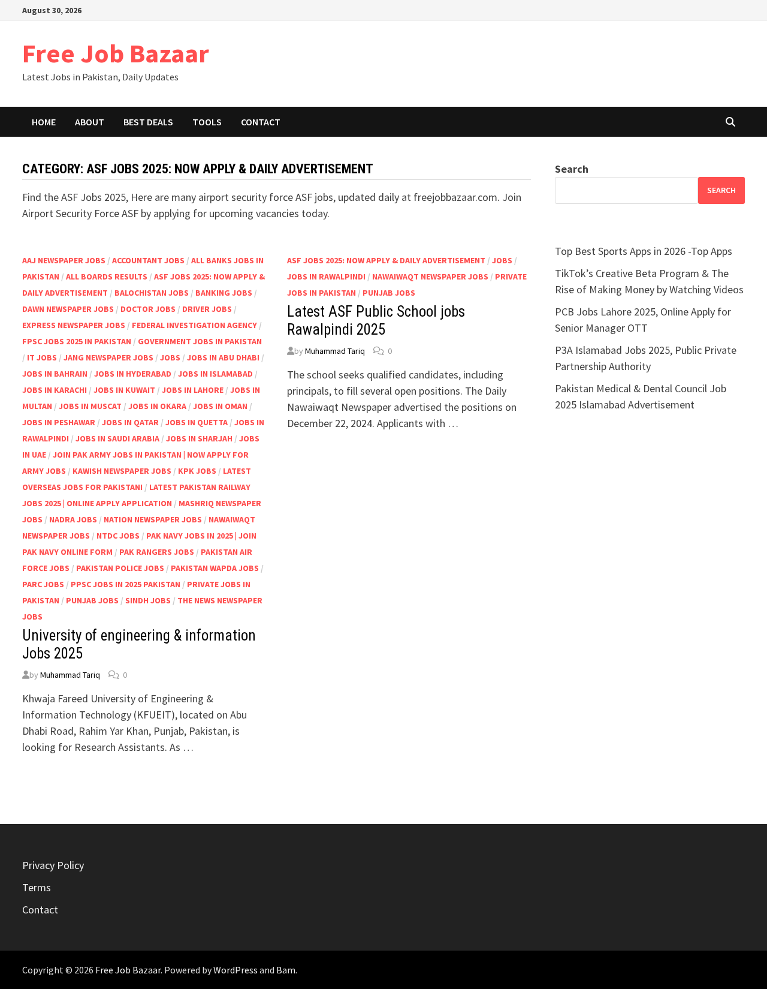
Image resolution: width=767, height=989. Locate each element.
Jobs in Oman (220, 406)
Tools (207, 122)
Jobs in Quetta (196, 422)
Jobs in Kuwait (124, 389)
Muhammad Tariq (70, 674)
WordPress (235, 970)
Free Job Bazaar (115, 53)
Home (44, 122)
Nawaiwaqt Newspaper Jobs (430, 276)
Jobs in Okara (157, 406)
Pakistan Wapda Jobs (215, 568)
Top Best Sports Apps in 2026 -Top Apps (643, 251)
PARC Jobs (43, 584)
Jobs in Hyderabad (132, 373)
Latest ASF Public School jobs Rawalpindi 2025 (376, 320)
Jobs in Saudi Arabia (117, 438)
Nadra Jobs (73, 519)
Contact (260, 122)
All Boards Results (106, 276)
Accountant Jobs (148, 260)
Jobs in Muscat (90, 406)
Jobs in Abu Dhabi (223, 357)
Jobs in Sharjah (199, 438)
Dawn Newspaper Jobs (68, 308)
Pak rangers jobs (156, 551)
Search (571, 169)
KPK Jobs (197, 470)
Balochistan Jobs (151, 292)
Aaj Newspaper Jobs (63, 260)
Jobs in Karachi (54, 389)
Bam (285, 970)
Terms (36, 887)
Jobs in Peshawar (58, 422)
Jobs (170, 357)
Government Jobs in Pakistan (200, 341)
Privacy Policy (53, 865)
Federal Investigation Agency (194, 325)
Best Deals (148, 122)
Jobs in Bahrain (54, 373)
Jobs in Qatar (130, 422)
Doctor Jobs (148, 308)
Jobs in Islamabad (215, 373)
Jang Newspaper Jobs (108, 357)
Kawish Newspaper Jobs (122, 470)
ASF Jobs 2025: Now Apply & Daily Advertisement (386, 260)
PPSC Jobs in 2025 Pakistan (125, 584)
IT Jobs (42, 357)
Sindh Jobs (148, 600)
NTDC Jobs (118, 535)
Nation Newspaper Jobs (153, 519)
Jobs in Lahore (193, 389)
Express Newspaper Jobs (73, 325)
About (89, 122)
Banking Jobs (223, 292)
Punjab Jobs (92, 600)
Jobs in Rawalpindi (326, 276)
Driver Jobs (207, 308)
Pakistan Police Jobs (120, 568)
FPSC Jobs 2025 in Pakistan (76, 341)
